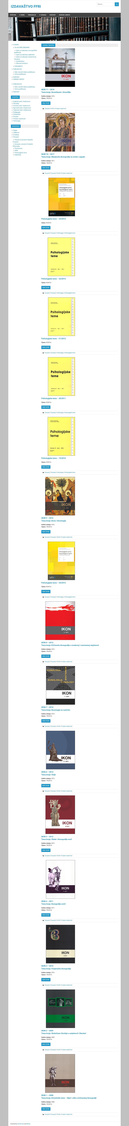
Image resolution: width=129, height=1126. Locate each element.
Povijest (15, 116)
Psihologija (60, 233)
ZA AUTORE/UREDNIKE (22, 47)
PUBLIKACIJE (32, 15)
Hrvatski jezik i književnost (21, 106)
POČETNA (13, 15)
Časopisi (47, 108)
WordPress (20, 1124)
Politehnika (16, 114)
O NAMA (22, 15)
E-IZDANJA (42, 15)
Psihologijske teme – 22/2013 (53, 279)
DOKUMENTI (19, 66)
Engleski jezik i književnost (21, 101)
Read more (45, 103)
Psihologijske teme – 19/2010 (53, 458)
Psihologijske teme (69, 233)
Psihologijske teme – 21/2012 (53, 338)
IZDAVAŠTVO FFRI (26, 6)
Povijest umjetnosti (60, 108)
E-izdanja (16, 135)
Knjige (15, 130)
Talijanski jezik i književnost (22, 110)
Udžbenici (16, 132)
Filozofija (16, 103)
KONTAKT (53, 15)
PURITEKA (18, 155)
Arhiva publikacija (20, 74)
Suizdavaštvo (20, 61)
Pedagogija (16, 112)
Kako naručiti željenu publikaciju (25, 72)
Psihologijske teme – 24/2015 (53, 583)
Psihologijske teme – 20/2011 (53, 398)
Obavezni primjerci (22, 63)
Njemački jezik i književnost (22, 108)
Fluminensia (18, 148)
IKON (52, 108)
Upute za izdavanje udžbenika (25, 55)
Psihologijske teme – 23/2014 (53, 219)
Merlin (28, 1124)
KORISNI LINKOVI (64, 15)
